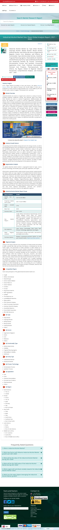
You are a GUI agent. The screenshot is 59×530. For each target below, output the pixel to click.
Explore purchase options (33, 238)
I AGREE (48, 528)
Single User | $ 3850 (51, 77)
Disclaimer (33, 512)
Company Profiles (26, 5)
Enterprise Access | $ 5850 (51, 89)
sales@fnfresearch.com (9, 1)
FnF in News (33, 516)
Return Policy (34, 511)
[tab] (22, 448)
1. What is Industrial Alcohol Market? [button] (13, 448)
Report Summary (7, 77)
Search (56, 21)
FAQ (32, 515)
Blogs (5, 10)
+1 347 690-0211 (43, 1)
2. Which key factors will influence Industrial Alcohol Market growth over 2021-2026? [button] (20, 453)
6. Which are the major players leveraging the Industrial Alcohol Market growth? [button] (19, 475)
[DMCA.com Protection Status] (10, 517)
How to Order (34, 513)
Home (5, 5)
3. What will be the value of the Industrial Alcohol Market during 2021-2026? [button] (19, 458)
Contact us (13, 10)
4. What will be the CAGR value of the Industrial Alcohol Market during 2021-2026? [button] (19, 464)
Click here (30, 528)
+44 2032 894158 (54, 1)
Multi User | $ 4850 (51, 83)
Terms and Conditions (36, 509)
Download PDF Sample (9, 79)
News (44, 5)
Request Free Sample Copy (30, 140)
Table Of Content (19, 77)
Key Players (30, 77)
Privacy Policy (34, 508)
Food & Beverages (25, 31)
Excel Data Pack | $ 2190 (51, 95)
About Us (52, 5)
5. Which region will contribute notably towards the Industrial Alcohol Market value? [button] (21, 469)
